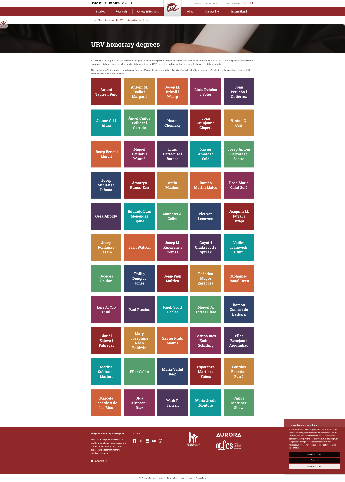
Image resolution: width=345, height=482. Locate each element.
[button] (251, 3)
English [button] (196, 3)
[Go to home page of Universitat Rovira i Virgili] (111, 3)
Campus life (212, 11)
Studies (100, 11)
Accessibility (201, 478)
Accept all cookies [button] (314, 454)
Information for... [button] (234, 3)
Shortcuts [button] (210, 3)
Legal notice (172, 478)
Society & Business (147, 11)
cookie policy (322, 445)
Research (121, 11)
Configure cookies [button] (314, 466)
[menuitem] (100, 11)
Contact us (101, 460)
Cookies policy (186, 478)
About (190, 11)
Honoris (145, 20)
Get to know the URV (114, 20)
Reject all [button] (315, 460)
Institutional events (133, 20)
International (239, 11)
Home (93, 20)
